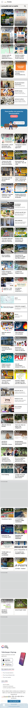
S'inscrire (14, 116)
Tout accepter (14, 701)
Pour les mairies (7, 677)
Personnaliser (14, 704)
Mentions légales (6, 684)
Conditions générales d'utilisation (9, 687)
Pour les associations (8, 672)
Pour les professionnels (8, 675)
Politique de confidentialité (8, 686)
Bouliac (9, 2)
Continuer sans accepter (14, 706)
